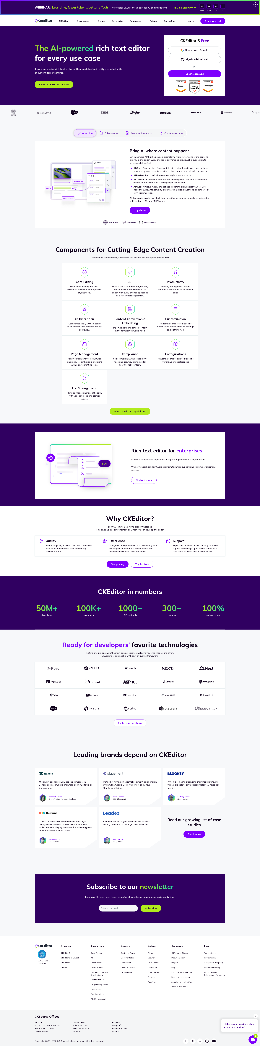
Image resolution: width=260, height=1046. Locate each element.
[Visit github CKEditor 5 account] (207, 1041)
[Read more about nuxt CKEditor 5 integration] (206, 668)
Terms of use (210, 953)
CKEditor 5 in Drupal (70, 958)
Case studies (153, 972)
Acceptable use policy (213, 962)
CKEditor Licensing (212, 967)
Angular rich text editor (181, 982)
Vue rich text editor (179, 987)
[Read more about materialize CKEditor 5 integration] (168, 695)
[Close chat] (255, 1016)
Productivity (96, 962)
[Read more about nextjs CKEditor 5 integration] (168, 668)
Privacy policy (210, 958)
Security (151, 958)
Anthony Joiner (183, 797)
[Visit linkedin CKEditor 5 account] (200, 1041)
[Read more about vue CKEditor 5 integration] (130, 668)
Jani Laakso (118, 839)
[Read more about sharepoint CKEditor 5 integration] (168, 708)
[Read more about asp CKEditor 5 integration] (130, 681)
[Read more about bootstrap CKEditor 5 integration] (92, 695)
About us (152, 982)
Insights (174, 962)
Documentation (127, 958)
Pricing (151, 953)
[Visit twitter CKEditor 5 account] (193, 1041)
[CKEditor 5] (43, 21)
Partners (151, 977)
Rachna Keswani (55, 797)
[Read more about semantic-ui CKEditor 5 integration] (206, 695)
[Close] (255, 4)
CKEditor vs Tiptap (179, 953)
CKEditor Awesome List (181, 972)
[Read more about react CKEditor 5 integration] (54, 668)
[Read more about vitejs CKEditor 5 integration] (54, 695)
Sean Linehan (118, 797)
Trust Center (153, 962)
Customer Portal (128, 953)
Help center (126, 962)
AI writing (87, 133)
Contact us (152, 967)
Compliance (96, 989)
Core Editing (96, 953)
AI (92, 958)
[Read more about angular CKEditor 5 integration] (92, 668)
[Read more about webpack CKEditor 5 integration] (206, 681)
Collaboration (112, 133)
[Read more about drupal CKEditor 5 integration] (168, 681)
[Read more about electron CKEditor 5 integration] (206, 708)
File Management (98, 999)
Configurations (97, 994)
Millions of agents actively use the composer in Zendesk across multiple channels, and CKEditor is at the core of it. (65, 784)
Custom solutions (173, 133)
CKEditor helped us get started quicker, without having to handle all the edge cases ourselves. (126, 823)
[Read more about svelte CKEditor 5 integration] (92, 708)
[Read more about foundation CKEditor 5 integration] (130, 695)
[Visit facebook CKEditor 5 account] (185, 1041)
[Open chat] (253, 1039)
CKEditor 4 (65, 962)
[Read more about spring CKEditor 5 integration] (130, 708)
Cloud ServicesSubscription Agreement (214, 973)
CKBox (64, 967)
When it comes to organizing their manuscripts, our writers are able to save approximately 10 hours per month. (193, 784)
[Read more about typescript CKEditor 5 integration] (54, 681)
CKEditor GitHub (128, 967)
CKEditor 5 (65, 953)
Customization (97, 979)
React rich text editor (180, 977)
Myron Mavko (54, 839)
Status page (126, 972)
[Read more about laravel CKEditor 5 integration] (92, 681)
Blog (173, 967)
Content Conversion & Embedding (99, 973)
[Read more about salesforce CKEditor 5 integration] (54, 708)
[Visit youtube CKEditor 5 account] (214, 1041)
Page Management (99, 984)
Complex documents (141, 133)
